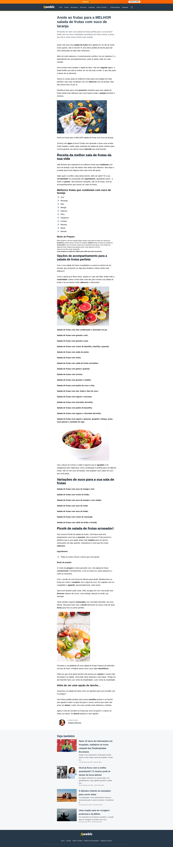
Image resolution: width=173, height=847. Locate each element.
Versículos (83, 7)
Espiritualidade (115, 7)
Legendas (91, 7)
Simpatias (125, 7)
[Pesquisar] (132, 7)
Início (61, 7)
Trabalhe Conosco (106, 841)
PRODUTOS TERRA (134, 1)
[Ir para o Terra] (86, 2)
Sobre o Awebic (102, 7)
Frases (66, 7)
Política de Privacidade (91, 841)
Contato (68, 841)
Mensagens (74, 7)
